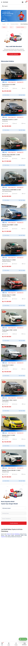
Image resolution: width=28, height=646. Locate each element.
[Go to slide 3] (6, 20)
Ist (8, 24)
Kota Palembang (15, 534)
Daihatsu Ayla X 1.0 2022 (8, 435)
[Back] (1, 2)
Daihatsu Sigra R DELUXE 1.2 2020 (11, 154)
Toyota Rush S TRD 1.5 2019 (9, 400)
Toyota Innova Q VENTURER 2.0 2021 (11, 189)
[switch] (24, 643)
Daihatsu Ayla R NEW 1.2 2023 (10, 224)
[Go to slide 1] (3, 20)
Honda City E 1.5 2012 (7, 365)
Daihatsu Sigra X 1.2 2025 (8, 295)
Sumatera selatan (15, 24)
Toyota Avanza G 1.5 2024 (9, 260)
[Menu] (22, 2)
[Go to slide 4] (7, 20)
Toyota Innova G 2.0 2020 (8, 84)
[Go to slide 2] (5, 20)
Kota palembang (24, 24)
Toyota (3, 24)
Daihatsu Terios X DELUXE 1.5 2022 (11, 470)
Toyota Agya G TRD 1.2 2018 (9, 330)
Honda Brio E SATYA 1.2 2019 (9, 119)
